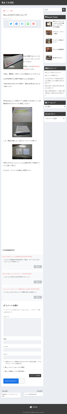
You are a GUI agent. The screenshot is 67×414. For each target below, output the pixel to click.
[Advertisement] (22, 41)
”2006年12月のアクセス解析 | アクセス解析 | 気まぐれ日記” (54, 80)
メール (6, 346)
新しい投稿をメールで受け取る (14, 371)
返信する (38, 266)
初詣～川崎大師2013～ (51, 90)
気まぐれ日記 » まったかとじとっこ (12, 273)
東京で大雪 (48, 85)
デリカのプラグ (49, 78)
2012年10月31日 (27, 256)
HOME (34, 407)
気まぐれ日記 (8, 2)
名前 (5, 339)
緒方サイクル (54, 72)
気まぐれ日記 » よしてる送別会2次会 (13, 256)
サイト (5, 354)
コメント (6, 316)
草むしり (47, 72)
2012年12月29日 (35, 289)
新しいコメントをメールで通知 (14, 367)
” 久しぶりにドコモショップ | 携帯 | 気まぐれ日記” (16, 289)
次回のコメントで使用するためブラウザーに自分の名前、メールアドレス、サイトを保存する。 (23, 362)
